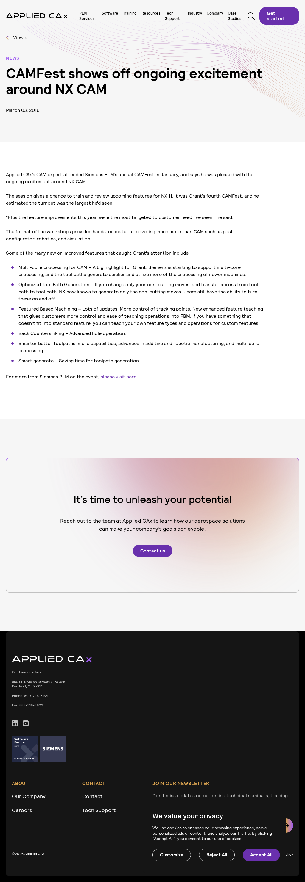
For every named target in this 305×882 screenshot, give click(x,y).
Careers (22, 810)
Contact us (152, 551)
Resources (150, 13)
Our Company (29, 796)
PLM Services (86, 16)
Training (130, 13)
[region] (214, 836)
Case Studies (234, 16)
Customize (171, 855)
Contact (92, 796)
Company (215, 13)
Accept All (261, 855)
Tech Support (99, 810)
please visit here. (119, 377)
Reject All (216, 855)
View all (21, 38)
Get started (275, 16)
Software (110, 13)
